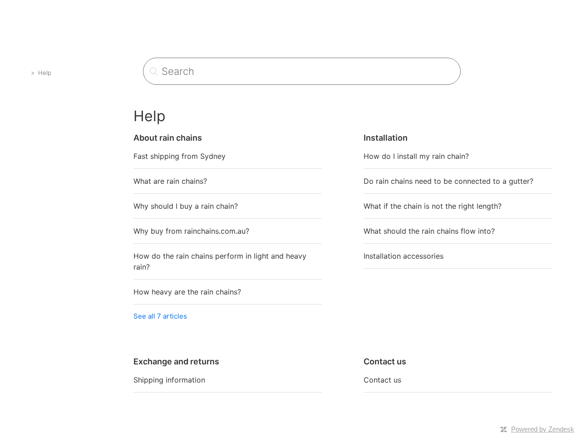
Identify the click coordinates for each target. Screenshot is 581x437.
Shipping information (169, 379)
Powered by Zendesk (542, 429)
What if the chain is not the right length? (433, 206)
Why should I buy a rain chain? (185, 206)
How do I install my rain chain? (416, 156)
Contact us (382, 379)
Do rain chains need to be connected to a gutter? (448, 181)
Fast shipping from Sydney (179, 156)
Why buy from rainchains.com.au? (191, 231)
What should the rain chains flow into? (429, 231)
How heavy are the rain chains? (187, 291)
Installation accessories (403, 255)
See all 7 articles (160, 316)
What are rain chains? (170, 181)
